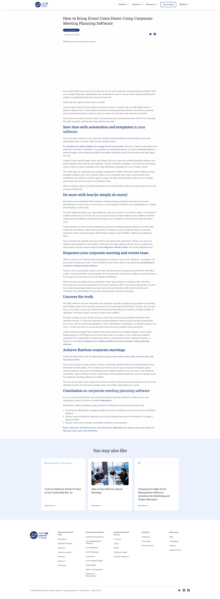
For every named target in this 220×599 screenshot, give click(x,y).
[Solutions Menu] (128, 4)
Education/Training (65, 543)
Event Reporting (92, 548)
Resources (174, 532)
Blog (171, 537)
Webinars (61, 548)
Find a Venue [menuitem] (168, 4)
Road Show (62, 539)
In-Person (117, 539)
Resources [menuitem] (150, 4)
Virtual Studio (91, 565)
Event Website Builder (94, 561)
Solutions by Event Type (65, 533)
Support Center (175, 550)
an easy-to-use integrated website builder (108, 247)
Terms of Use (96, 590)
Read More (49, 505)
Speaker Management (94, 569)
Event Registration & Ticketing (93, 542)
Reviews (173, 546)
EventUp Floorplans (121, 557)
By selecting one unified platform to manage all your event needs (93, 146)
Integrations (174, 541)
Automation (90, 556)
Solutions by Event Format (121, 533)
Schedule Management (95, 537)
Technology (146, 541)
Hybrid (116, 548)
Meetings (61, 557)
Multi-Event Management (91, 575)
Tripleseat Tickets (120, 552)
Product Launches (65, 552)
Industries (146, 532)
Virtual (116, 543)
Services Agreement (70, 590)
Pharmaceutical (147, 546)
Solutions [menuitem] (122, 4)
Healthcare (146, 537)
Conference (62, 565)
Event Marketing (92, 552)
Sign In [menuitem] (185, 4)
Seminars (61, 561)
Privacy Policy (84, 590)
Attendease (105, 400)
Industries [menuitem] (136, 4)
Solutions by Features (95, 532)
